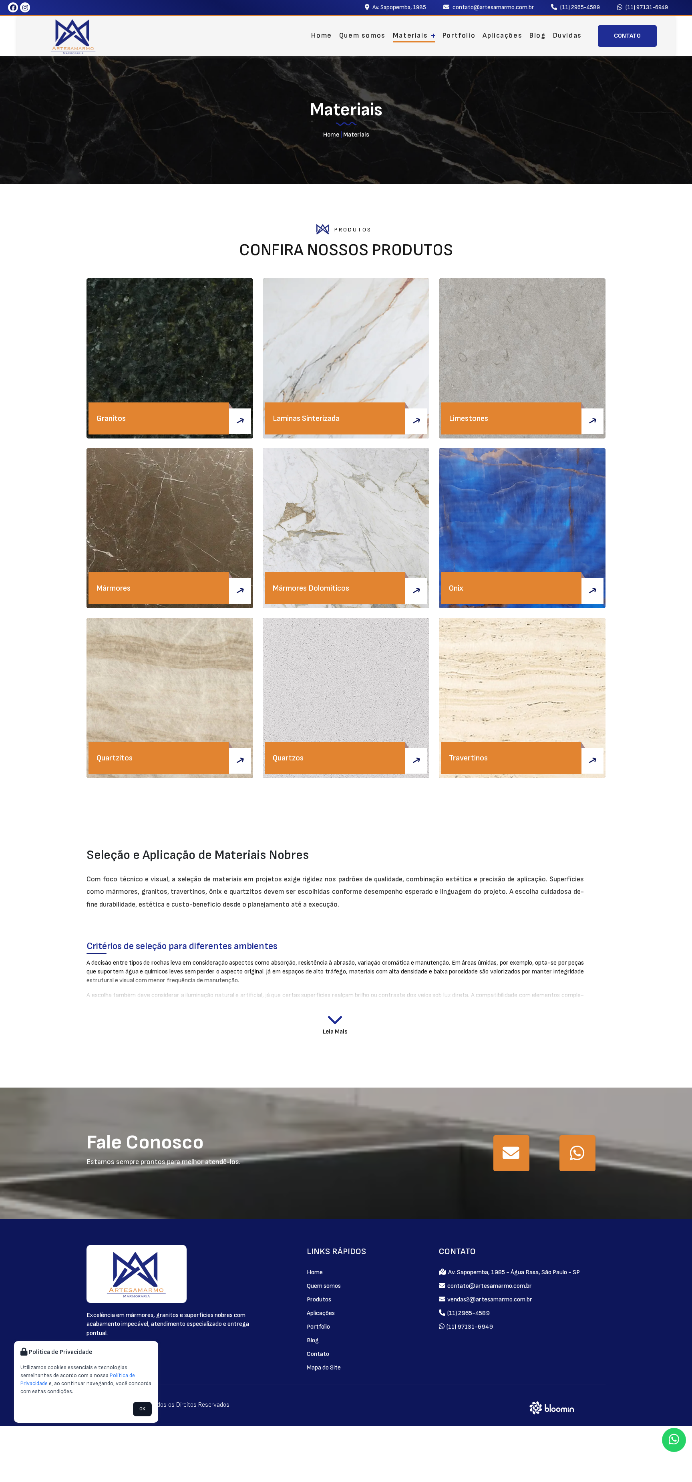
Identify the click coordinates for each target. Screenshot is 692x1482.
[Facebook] (13, 7)
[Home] (73, 36)
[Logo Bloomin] (552, 1407)
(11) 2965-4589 (579, 7)
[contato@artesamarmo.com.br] (511, 1153)
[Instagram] (25, 7)
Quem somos (362, 35)
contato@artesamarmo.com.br (492, 7)
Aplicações (502, 35)
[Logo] (136, 1274)
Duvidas (567, 35)
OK (142, 1409)
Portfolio (459, 35)
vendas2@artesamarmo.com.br (489, 1299)
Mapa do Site (324, 1367)
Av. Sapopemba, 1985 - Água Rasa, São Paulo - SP (513, 1272)
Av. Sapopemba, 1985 (398, 7)
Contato (318, 1354)
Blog (537, 35)
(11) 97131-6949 (646, 7)
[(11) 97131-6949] (577, 1153)
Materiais (411, 35)
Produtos (319, 1299)
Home (321, 35)
